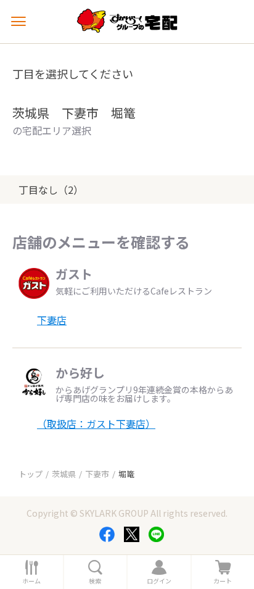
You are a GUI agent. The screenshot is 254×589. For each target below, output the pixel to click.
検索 (95, 581)
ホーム (31, 581)
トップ (30, 474)
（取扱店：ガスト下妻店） (96, 423)
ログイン (159, 581)
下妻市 (97, 474)
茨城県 (64, 474)
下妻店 (52, 319)
